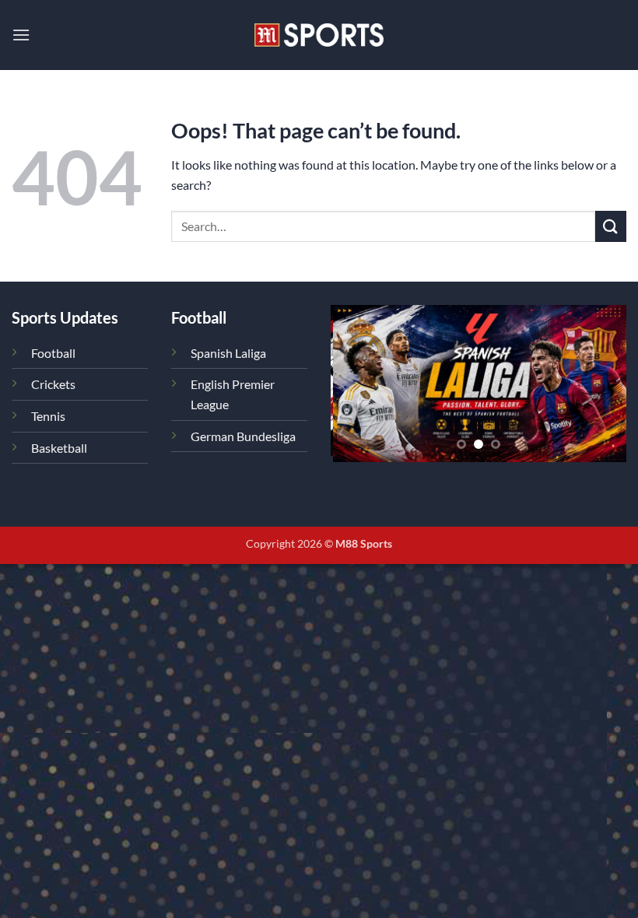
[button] (21, 35)
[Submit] (610, 226)
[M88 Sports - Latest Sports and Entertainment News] (319, 34)
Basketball (59, 447)
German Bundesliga (243, 436)
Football (53, 352)
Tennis (48, 415)
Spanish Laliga (228, 352)
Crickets (53, 384)
